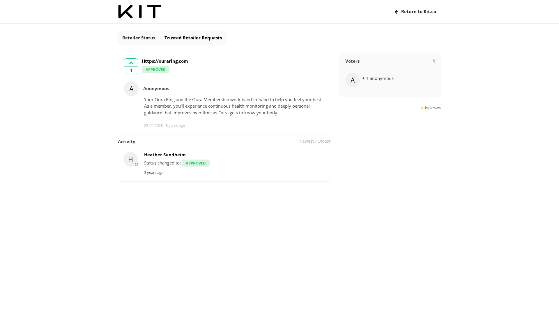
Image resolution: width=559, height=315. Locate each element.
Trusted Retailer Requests (193, 38)
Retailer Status (138, 38)
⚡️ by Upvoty (430, 107)
